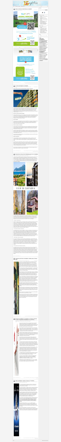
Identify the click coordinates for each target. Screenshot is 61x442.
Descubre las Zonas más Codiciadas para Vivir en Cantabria (26, 154)
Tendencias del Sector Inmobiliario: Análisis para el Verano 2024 (26, 259)
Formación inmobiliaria (20, 382)
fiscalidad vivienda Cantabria (45, 47)
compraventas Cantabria (42, 44)
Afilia (16, 260)
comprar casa (36, 82)
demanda (46, 45)
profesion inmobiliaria (43, 57)
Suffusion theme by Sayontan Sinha (45, 440)
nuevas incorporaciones (44, 54)
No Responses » (36, 260)
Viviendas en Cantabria (17, 6)
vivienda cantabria (36, 151)
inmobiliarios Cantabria (45, 52)
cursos (44, 45)
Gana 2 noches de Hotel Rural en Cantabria (23, 8)
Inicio (13, 6)
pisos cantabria (25, 155)
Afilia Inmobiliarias (17, 82)
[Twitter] (42, 12)
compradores (44, 43)
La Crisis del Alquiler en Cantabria (21, 85)
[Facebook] (44, 12)
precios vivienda (34, 377)
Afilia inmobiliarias (29, 82)
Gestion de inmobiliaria (42, 21)
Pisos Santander (43, 55)
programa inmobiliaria (42, 58)
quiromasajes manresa (42, 17)
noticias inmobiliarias (19, 10)
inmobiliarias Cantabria (31, 377)
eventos (40, 46)
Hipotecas (16, 10)
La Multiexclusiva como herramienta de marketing (43, 18)
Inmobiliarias (44, 50)
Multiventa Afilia (23, 6)
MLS (24, 321)
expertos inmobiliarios (17, 321)
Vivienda (16, 87)
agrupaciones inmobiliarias (43, 40)
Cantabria (23, 260)
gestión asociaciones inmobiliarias (42, 49)
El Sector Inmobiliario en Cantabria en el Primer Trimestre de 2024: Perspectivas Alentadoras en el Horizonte (26, 319)
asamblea (40, 41)
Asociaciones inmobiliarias (33, 82)
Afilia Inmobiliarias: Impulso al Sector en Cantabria (24, 380)
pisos (21, 10)
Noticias (26, 321)
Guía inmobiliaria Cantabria (17, 155)
